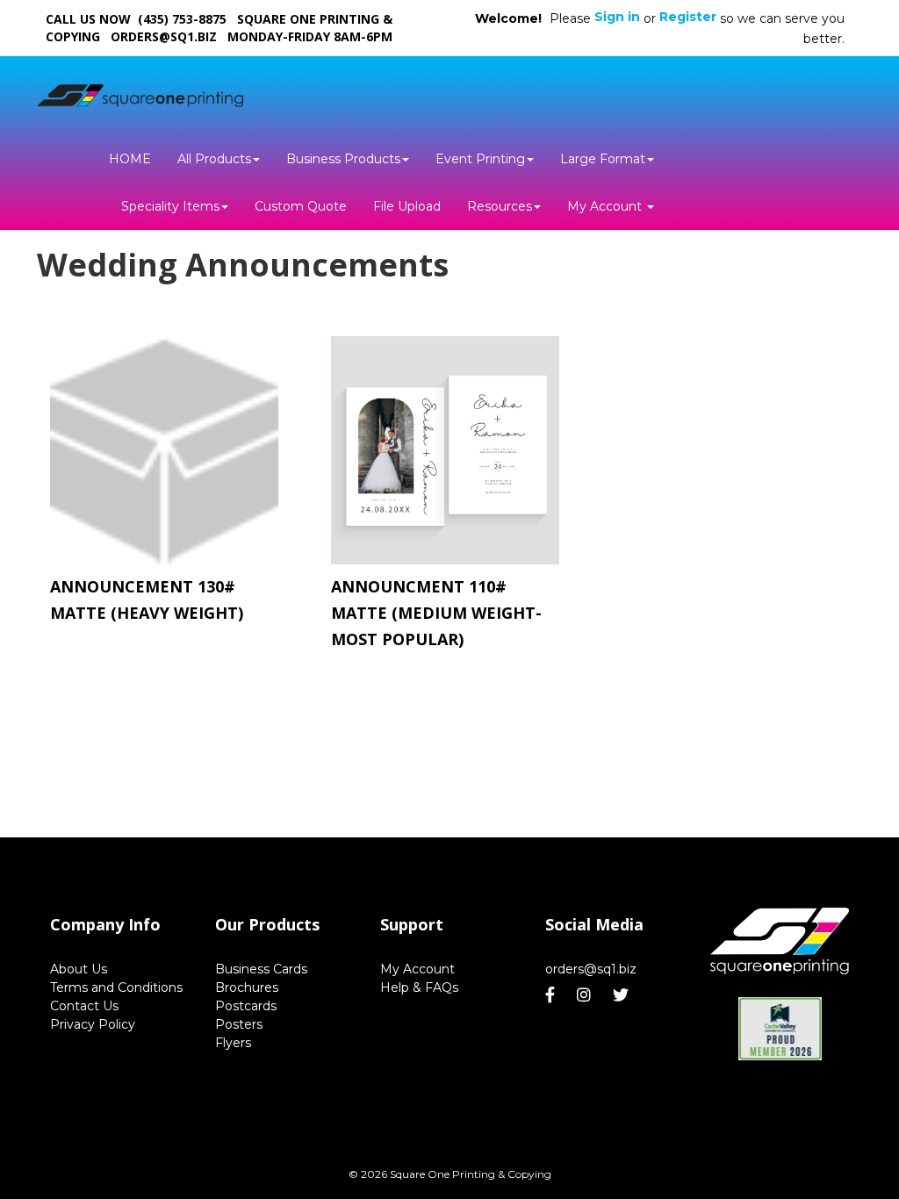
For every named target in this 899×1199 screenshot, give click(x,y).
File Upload (407, 206)
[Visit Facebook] (552, 995)
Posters (239, 1024)
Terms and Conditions (116, 987)
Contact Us (84, 1006)
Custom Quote (301, 206)
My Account (417, 969)
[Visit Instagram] (586, 995)
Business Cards (261, 969)
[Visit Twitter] (623, 995)
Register (687, 17)
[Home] (779, 941)
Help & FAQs (419, 987)
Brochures (246, 987)
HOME (130, 159)
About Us (78, 969)
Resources (499, 206)
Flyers (233, 1043)
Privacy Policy (92, 1024)
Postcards (246, 1006)
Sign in (617, 17)
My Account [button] (606, 206)
